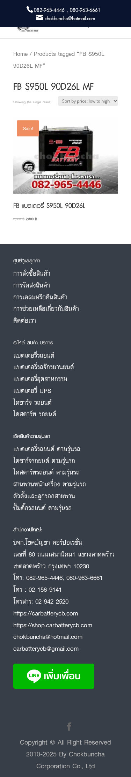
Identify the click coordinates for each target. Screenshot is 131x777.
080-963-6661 (84, 577)
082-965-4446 (44, 577)
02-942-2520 (51, 601)
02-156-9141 (45, 589)
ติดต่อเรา (24, 320)
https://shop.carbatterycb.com (52, 624)
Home (20, 53)
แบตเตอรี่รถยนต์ (33, 355)
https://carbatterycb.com (45, 613)
